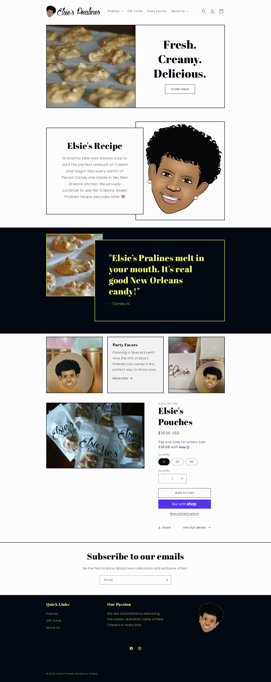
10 (163, 462)
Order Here (180, 89)
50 (192, 462)
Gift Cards (54, 620)
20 (178, 462)
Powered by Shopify (86, 673)
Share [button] (166, 528)
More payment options (184, 513)
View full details (194, 528)
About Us (53, 627)
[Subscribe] (166, 580)
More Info (120, 378)
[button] (115, 11)
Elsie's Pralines (65, 673)
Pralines (52, 613)
